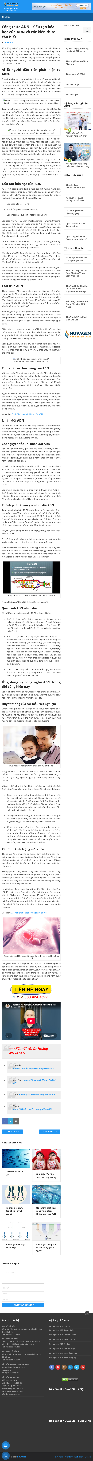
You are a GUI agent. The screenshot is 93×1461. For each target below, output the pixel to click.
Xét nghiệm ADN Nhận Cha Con (62, 1339)
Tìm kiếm (87, 29)
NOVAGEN (8, 42)
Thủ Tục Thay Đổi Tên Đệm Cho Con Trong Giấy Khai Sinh (76, 273)
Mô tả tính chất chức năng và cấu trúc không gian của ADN (46, 1211)
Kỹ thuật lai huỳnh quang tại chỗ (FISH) (75, 199)
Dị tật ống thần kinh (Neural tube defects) (76, 237)
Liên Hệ (88, 1457)
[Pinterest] (58, 1367)
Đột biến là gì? (73, 84)
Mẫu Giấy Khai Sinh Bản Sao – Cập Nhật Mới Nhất (77, 304)
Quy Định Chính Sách (74, 1457)
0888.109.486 (14, 1347)
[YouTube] (82, 1367)
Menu (7, 17)
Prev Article (13, 1132)
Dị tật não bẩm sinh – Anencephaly (76, 225)
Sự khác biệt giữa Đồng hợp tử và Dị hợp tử (14, 1211)
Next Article (49, 1132)
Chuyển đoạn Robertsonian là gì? (75, 186)
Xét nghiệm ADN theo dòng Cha (63, 1353)
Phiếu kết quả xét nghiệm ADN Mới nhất (76, 134)
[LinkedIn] (70, 1367)
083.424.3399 (14, 1335)
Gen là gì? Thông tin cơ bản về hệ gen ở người (46, 1247)
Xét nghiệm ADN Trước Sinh (61, 1330)
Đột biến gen (72, 94)
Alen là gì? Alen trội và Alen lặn (15, 1246)
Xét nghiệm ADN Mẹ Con (59, 1344)
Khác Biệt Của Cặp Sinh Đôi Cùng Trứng (46, 1176)
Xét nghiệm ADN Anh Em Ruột (62, 1348)
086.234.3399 (14, 1394)
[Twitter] (76, 1367)
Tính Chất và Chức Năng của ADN (27, 414)
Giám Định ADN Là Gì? (14, 1173)
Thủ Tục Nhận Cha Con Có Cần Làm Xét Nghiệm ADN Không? (77, 289)
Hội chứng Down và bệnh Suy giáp (75, 212)
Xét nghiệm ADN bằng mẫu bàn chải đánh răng (77, 165)
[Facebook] (51, 1367)
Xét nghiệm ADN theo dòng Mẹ (62, 1358)
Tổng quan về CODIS (75, 74)
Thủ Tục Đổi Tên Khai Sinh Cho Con (76, 318)
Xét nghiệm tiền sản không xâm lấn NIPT (30, 912)
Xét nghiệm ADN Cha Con (60, 1326)
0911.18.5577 (14, 1360)
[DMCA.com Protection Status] (70, 1379)
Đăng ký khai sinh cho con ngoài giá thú (76, 259)
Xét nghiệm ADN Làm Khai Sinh (62, 1335)
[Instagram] (64, 1367)
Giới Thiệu (59, 1457)
